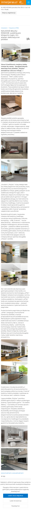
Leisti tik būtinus (15, 501)
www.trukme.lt (6, 473)
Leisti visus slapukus (15, 495)
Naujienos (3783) (14, 28)
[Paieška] (27, 39)
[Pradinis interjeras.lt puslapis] (13, 2)
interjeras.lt (4, 28)
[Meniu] (28, 2)
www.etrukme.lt (17, 473)
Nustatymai (15, 506)
